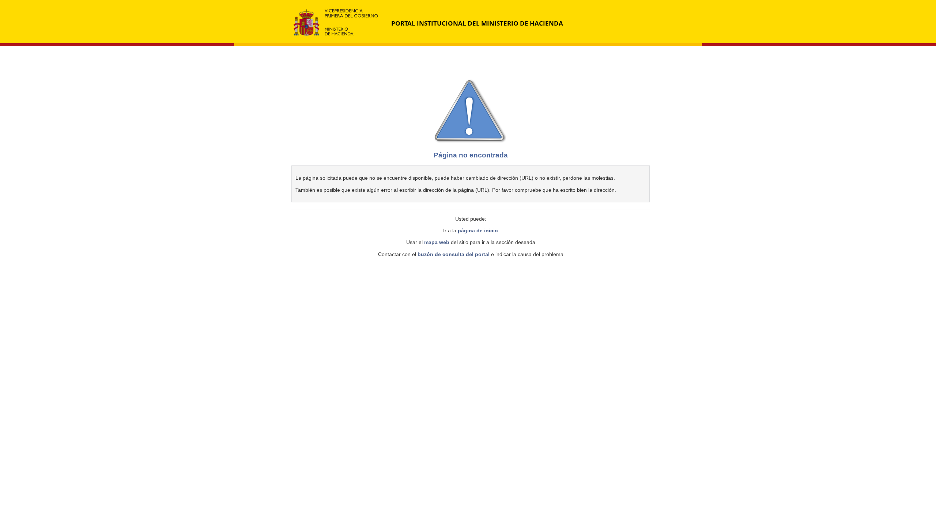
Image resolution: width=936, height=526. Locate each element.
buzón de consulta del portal (454, 254)
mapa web (436, 242)
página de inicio (478, 230)
